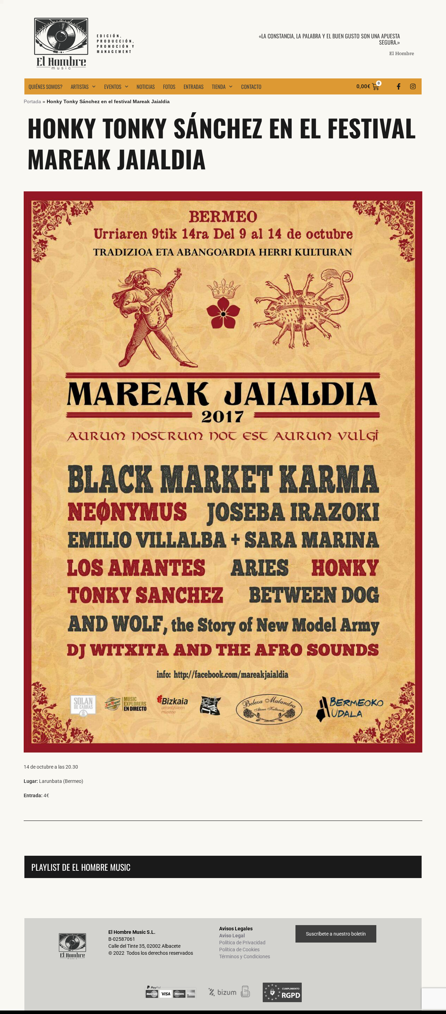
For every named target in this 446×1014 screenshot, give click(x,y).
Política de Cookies (239, 949)
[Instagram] (413, 86)
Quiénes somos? (45, 86)
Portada (32, 101)
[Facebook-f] (398, 86)
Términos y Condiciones (244, 956)
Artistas (80, 86)
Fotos (169, 86)
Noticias (146, 86)
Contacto (251, 86)
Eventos (112, 86)
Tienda (218, 86)
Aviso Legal (232, 935)
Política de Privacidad (242, 942)
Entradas (193, 86)
